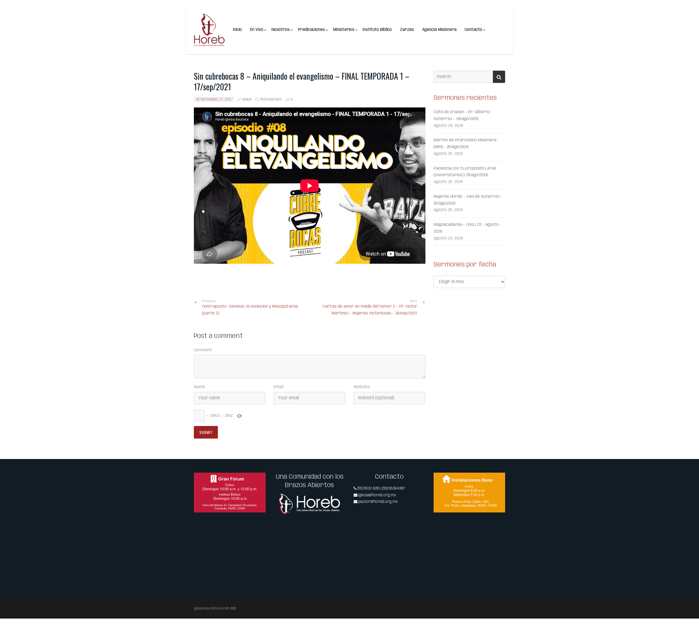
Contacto (473, 30)
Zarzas (407, 30)
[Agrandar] (258, 479)
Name (199, 387)
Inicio (237, 30)
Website (362, 387)
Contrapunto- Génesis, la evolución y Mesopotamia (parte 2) (250, 307)
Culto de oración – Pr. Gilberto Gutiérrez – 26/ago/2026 (462, 115)
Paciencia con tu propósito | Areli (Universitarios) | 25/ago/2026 (465, 172)
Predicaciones (311, 30)
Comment (203, 350)
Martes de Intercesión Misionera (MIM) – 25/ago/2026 (465, 143)
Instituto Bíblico (377, 30)
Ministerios (343, 30)
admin (246, 99)
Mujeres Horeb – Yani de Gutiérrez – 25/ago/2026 (468, 200)
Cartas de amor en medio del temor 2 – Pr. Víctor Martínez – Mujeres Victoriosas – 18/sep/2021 (370, 310)
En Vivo (256, 30)
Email (278, 387)
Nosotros (280, 30)
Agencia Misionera (439, 30)
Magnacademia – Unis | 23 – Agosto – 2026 (468, 228)
